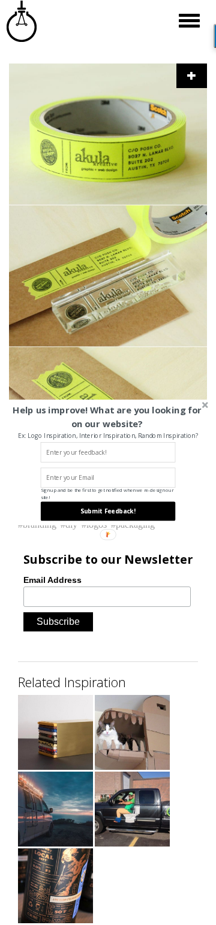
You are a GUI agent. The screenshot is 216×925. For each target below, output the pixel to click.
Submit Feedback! (108, 511)
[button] (107, 416)
